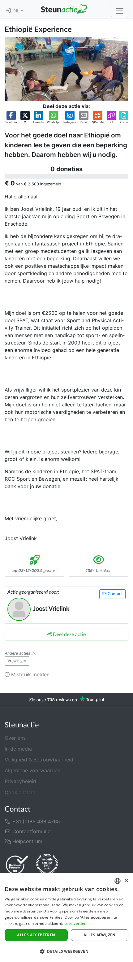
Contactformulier (31, 831)
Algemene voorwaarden (32, 770)
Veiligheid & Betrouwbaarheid (39, 759)
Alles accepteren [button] (36, 935)
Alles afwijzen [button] (100, 935)
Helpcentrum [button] (26, 841)
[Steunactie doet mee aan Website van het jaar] (47, 864)
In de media (18, 749)
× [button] (126, 880)
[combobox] (117, 881)
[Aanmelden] (8, 11)
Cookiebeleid (20, 792)
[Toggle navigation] (119, 11)
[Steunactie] (64, 9)
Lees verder (75, 923)
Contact (114, 594)
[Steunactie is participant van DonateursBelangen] (17, 865)
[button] (11, 117)
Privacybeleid (20, 781)
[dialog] (66, 917)
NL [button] (17, 10)
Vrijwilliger (16, 661)
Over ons (15, 738)
